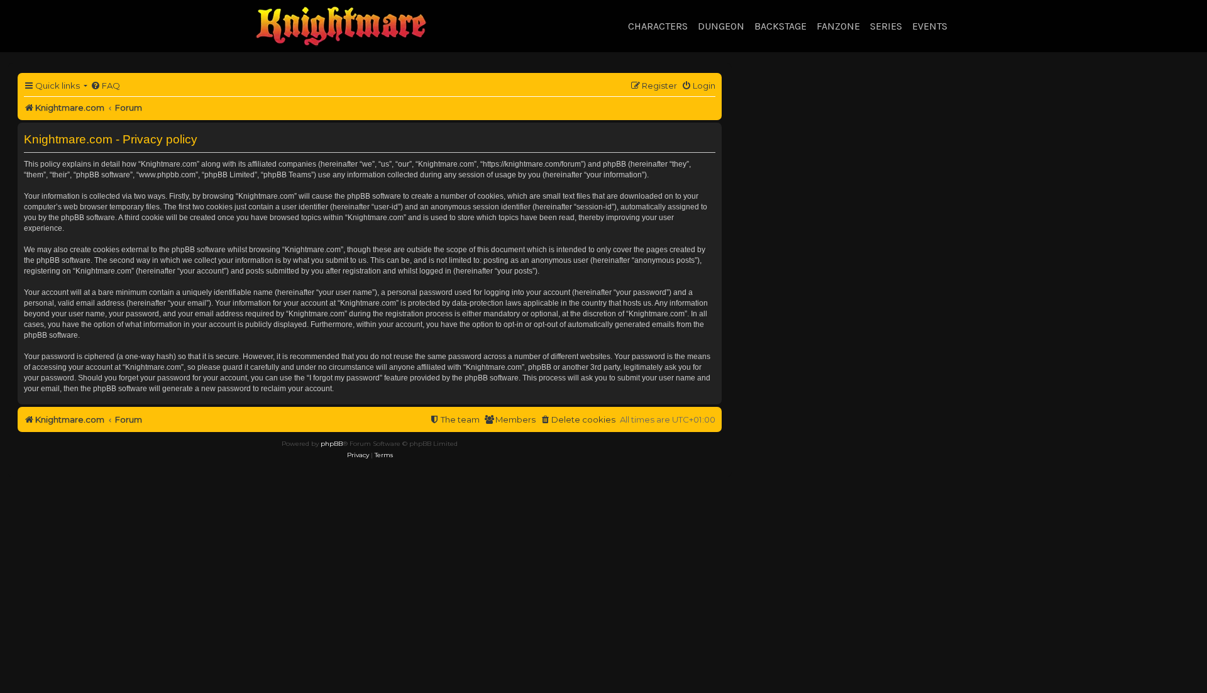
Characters (658, 26)
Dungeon (721, 26)
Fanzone (838, 26)
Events (929, 26)
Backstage (780, 26)
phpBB (332, 444)
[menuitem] (105, 86)
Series (886, 26)
